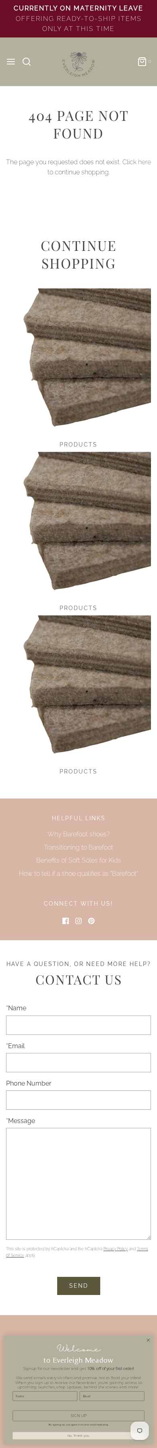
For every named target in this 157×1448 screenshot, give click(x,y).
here (144, 162)
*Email (15, 1046)
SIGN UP (78, 1415)
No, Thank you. (78, 1436)
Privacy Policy (115, 1249)
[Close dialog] (148, 1340)
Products (78, 444)
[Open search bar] (29, 61)
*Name (16, 1008)
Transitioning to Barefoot (78, 847)
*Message (20, 1121)
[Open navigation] (11, 61)
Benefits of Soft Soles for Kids (78, 860)
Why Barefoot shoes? (79, 834)
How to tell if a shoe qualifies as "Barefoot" (78, 873)
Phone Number (29, 1083)
